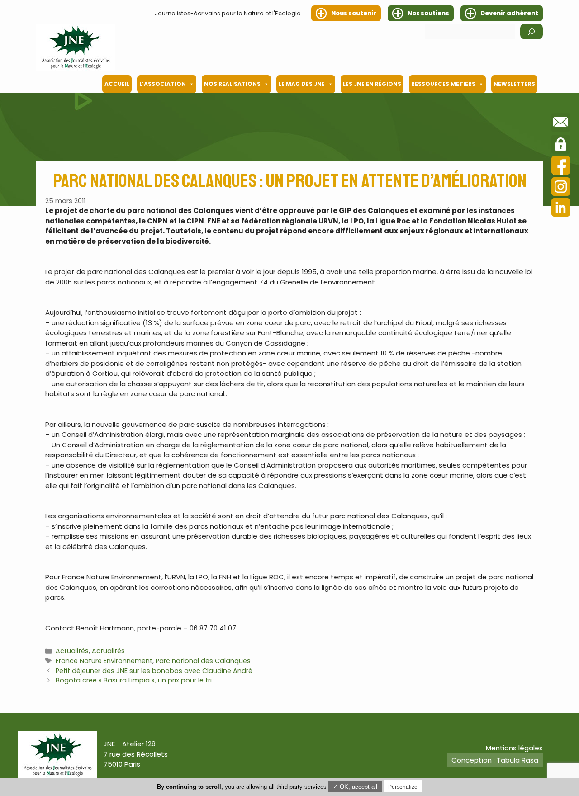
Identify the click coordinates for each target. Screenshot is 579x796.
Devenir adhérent (509, 13)
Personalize (403, 787)
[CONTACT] (560, 124)
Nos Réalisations (232, 84)
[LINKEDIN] (560, 208)
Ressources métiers (443, 84)
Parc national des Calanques (203, 660)
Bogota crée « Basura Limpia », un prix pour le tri (134, 680)
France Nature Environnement (104, 660)
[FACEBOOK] (560, 166)
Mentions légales (514, 748)
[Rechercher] (531, 31)
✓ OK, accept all (355, 786)
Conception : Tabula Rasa (494, 760)
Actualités (72, 650)
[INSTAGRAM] (560, 188)
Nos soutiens (428, 13)
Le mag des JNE (302, 84)
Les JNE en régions (372, 84)
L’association (162, 84)
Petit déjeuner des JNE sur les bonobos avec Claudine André (154, 670)
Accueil (116, 84)
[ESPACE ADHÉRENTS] (560, 145)
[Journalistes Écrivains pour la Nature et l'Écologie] (75, 47)
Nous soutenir (353, 13)
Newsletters (514, 84)
